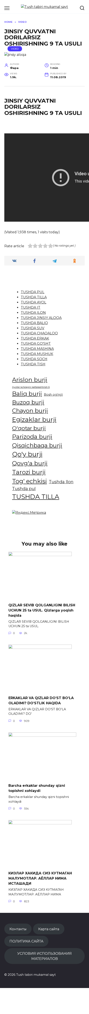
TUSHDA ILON (33, 313)
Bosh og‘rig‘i (53, 394)
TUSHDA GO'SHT (36, 344)
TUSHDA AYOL (33, 302)
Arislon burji (29, 379)
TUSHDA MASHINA (37, 349)
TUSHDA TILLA (34, 297)
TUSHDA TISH (33, 364)
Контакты (18, 929)
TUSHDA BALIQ (34, 323)
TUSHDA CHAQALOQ (39, 333)
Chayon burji (30, 410)
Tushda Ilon (61, 481)
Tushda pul (24, 488)
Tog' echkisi (29, 481)
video (15, 48)
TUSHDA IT (30, 307)
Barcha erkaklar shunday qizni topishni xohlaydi (36, 788)
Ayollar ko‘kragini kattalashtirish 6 (31, 387)
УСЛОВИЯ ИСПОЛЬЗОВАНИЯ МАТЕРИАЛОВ (44, 956)
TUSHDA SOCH (34, 359)
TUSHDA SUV (32, 328)
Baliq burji (27, 393)
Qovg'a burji (30, 463)
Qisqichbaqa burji (37, 445)
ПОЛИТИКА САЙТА (26, 941)
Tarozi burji (29, 472)
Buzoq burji (28, 402)
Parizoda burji (32, 436)
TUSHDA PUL (32, 292)
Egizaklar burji (34, 419)
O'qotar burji (29, 428)
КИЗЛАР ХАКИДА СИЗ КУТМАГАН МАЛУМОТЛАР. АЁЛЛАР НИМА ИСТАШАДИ (40, 878)
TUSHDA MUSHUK (37, 354)
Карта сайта (48, 929)
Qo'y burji (27, 454)
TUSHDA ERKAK (35, 338)
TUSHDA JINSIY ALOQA (41, 318)
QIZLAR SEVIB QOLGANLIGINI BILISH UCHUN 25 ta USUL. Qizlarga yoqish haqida (41, 610)
